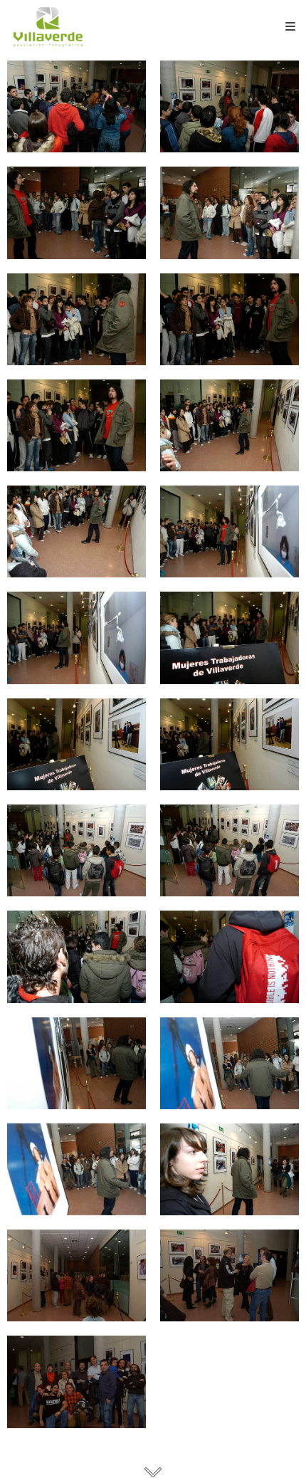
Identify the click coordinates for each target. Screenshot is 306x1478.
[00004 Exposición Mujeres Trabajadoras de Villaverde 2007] (229, 212)
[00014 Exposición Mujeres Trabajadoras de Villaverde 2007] (229, 744)
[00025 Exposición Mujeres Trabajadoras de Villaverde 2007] (76, 1381)
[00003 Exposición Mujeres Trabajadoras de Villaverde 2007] (76, 212)
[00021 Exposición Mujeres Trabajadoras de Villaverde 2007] (76, 1169)
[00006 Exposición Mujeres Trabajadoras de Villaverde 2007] (229, 319)
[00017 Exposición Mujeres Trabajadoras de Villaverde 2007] (76, 956)
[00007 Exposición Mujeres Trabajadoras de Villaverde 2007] (76, 425)
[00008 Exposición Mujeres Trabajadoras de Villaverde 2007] (229, 425)
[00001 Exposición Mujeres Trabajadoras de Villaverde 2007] (76, 106)
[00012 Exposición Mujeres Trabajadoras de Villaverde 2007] (229, 637)
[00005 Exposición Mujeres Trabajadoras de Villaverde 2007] (76, 319)
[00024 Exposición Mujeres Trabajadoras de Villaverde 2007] (229, 1275)
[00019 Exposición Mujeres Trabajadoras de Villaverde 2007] (76, 1063)
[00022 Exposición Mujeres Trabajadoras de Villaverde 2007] (229, 1169)
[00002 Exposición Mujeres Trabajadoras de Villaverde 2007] (229, 106)
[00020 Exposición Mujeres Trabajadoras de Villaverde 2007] (229, 1063)
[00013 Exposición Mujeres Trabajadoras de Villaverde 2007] (76, 744)
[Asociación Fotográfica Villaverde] (48, 26)
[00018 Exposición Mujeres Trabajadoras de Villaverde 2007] (229, 956)
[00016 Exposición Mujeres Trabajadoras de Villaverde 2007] (229, 850)
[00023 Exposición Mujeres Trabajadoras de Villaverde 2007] (76, 1275)
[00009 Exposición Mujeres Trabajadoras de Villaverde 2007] (76, 531)
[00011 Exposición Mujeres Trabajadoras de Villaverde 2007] (76, 637)
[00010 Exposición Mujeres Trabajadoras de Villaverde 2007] (229, 531)
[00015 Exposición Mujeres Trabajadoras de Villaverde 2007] (76, 850)
